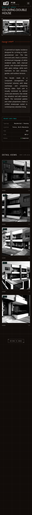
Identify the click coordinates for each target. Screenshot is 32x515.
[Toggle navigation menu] (28, 3)
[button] (16, 175)
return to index (16, 341)
